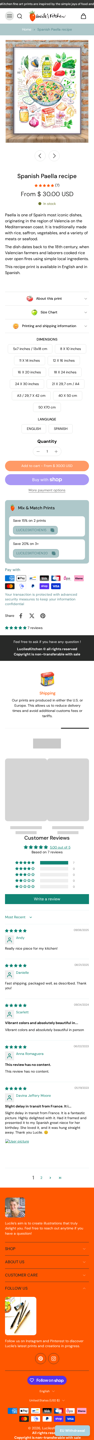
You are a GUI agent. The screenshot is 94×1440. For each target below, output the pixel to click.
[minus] (38, 452)
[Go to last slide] (40, 155)
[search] (19, 16)
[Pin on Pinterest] (42, 615)
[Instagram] (53, 1358)
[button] (47, 466)
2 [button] (41, 1177)
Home (26, 29)
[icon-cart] (83, 16)
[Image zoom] (47, 91)
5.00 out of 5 (60, 847)
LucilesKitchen (53, 1428)
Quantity (47, 441)
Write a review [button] (47, 899)
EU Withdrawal (72, 1430)
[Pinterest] (40, 1358)
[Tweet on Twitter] (31, 615)
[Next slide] (54, 155)
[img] (16, 930)
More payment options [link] (47, 490)
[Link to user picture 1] (17, 1151)
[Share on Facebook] (20, 615)
